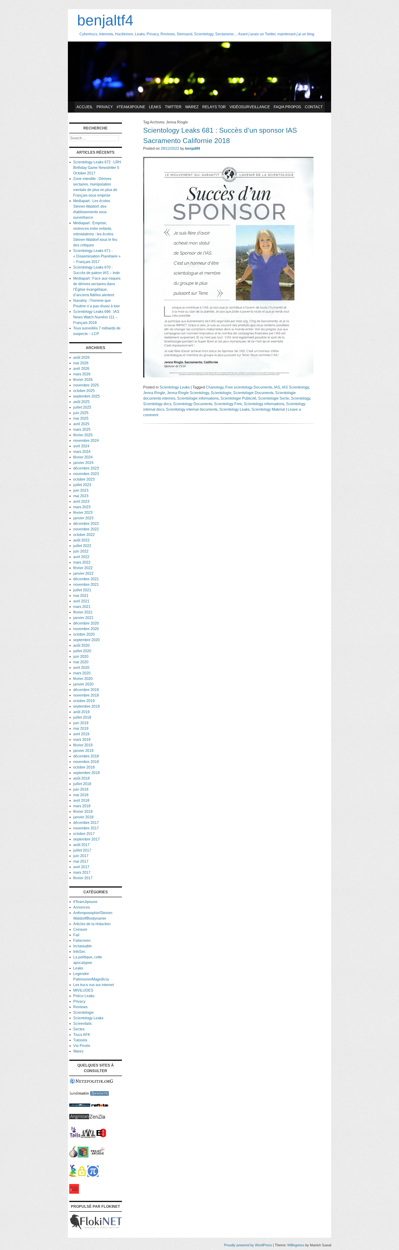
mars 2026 (82, 374)
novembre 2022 (86, 529)
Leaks (155, 107)
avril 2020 (81, 668)
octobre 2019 (84, 701)
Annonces (81, 907)
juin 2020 (80, 656)
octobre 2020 (84, 634)
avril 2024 (81, 446)
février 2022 (83, 568)
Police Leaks (83, 996)
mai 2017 (80, 861)
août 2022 (81, 540)
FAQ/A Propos (287, 107)
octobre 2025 (84, 391)
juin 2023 (80, 490)
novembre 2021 (86, 584)
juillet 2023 (82, 485)
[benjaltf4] (199, 100)
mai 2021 (80, 596)
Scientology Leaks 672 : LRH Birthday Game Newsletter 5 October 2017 (97, 167)
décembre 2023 (86, 468)
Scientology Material (268, 409)
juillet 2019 (82, 717)
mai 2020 (80, 662)
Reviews (80, 1007)
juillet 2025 (82, 407)
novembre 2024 (86, 441)
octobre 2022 (84, 535)
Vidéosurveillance (250, 107)
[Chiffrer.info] (81, 1176)
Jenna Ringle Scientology (188, 393)
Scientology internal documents (192, 409)
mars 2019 (82, 740)
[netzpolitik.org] (91, 1083)
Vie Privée (81, 1046)
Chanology (215, 387)
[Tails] (75, 1137)
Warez (192, 107)
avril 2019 (81, 734)
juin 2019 (80, 723)
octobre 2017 (84, 834)
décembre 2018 (86, 756)
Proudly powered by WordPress (248, 1245)
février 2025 (83, 435)
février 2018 (83, 811)
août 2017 (81, 845)
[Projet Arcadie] (97, 1156)
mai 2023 (80, 496)
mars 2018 (82, 806)
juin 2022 (80, 551)
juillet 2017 (82, 850)
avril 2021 (81, 601)
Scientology (300, 398)
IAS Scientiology (295, 387)
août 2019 (81, 712)
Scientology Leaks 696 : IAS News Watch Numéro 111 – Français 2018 (96, 317)
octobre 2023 (84, 479)
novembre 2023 (86, 474)
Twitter (173, 107)
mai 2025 (80, 418)
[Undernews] (79, 1105)
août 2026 (81, 357)
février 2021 (83, 612)
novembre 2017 (86, 828)
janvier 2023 (83, 518)
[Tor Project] (73, 1156)
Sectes (79, 1029)
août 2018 (81, 778)
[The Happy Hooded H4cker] (83, 1156)
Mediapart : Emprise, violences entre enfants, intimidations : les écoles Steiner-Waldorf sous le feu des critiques (95, 234)
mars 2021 (82, 607)
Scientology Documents (192, 404)
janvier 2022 (83, 573)
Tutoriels (80, 1040)
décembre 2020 (86, 623)
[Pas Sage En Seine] (72, 1176)
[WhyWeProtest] (88, 1137)
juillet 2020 (82, 651)
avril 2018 (81, 800)
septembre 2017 (86, 839)
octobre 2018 (84, 767)
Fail (76, 935)
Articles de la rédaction (92, 924)
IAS (277, 387)
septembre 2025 (86, 396)
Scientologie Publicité (238, 398)
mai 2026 (80, 363)
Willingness (295, 1245)
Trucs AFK (81, 1035)
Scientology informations (264, 404)
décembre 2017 (86, 823)
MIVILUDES (83, 990)
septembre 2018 (86, 773)
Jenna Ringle (154, 393)
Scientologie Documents (253, 393)
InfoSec (79, 952)
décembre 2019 (86, 690)
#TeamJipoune (131, 107)
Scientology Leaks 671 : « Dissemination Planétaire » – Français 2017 (97, 256)
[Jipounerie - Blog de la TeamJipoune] (99, 1094)
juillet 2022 (82, 546)
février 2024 (83, 457)
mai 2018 (80, 795)
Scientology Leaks (175, 387)
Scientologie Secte (273, 398)
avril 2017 (81, 867)
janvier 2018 (83, 817)
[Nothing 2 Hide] (74, 1192)
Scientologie (221, 393)
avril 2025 (81, 424)
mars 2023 (82, 507)
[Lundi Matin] (79, 1094)
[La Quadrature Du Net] (93, 1176)
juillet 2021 (82, 590)
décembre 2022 (86, 524)
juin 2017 (80, 856)
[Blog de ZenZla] (97, 1118)
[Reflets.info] (100, 1105)
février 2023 (83, 512)
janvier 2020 (83, 684)
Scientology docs (157, 404)
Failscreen (82, 940)
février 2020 (83, 679)
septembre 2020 (86, 640)
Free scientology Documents (248, 387)
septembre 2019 (86, 706)
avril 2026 (81, 369)
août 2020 (81, 645)
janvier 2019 (83, 751)
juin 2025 (80, 413)
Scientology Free (228, 404)
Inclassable (82, 946)
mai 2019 (80, 728)
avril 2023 (81, 501)
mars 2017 (82, 872)
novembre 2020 (86, 629)
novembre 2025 (86, 385)
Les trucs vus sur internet (93, 985)
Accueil (84, 107)
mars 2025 (82, 429)
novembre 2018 (86, 762)
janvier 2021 (83, 618)
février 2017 (83, 878)
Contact (314, 107)
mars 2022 (82, 562)
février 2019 (83, 745)
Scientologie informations (198, 398)
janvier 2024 (83, 463)
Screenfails (82, 1024)
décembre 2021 (86, 579)
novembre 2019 (86, 695)
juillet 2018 (82, 784)
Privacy (105, 107)
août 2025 (81, 402)
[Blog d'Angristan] (79, 1118)
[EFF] (101, 1137)
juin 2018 (80, 789)
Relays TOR (214, 107)
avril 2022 (81, 557)
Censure (80, 929)
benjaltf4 (105, 20)
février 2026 (83, 380)
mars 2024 (82, 452)
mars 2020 (82, 673)
